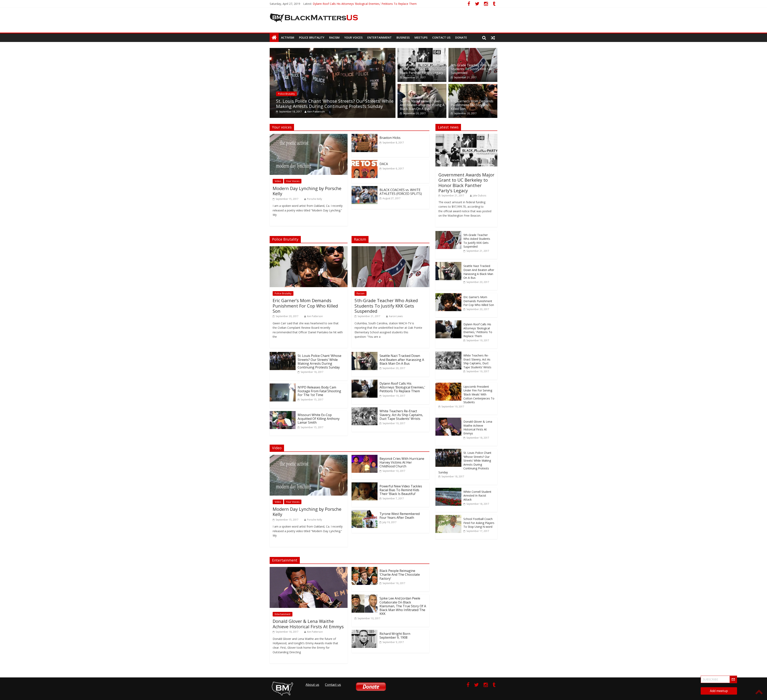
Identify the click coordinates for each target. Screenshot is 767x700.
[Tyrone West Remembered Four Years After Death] (365, 512)
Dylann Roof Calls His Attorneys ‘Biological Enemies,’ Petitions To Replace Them (402, 387)
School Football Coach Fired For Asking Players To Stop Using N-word (478, 523)
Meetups (420, 37)
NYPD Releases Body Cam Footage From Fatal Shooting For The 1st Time (319, 391)
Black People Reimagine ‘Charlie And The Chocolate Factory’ (400, 575)
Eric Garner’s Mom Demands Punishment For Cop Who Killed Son (355, 4)
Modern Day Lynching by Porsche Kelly (307, 190)
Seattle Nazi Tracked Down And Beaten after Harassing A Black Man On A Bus (422, 105)
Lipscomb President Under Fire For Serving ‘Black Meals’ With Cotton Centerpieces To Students (478, 394)
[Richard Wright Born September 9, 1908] (365, 632)
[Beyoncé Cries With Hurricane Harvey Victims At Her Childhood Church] (365, 457)
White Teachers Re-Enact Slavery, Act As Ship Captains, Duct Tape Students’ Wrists (401, 415)
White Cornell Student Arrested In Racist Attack (477, 495)
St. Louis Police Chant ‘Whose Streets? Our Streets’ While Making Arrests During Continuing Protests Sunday (275, 103)
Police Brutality (311, 37)
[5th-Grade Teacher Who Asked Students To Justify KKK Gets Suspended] (472, 50)
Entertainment (379, 37)
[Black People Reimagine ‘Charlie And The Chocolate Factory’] (365, 569)
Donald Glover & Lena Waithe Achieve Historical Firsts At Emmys (308, 623)
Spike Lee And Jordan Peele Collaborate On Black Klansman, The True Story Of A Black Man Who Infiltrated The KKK (403, 606)
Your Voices (353, 37)
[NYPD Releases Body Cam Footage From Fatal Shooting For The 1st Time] (283, 386)
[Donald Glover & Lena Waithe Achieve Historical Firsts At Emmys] (309, 569)
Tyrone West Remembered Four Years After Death (400, 516)
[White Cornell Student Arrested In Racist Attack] (448, 490)
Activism (287, 37)
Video (278, 181)
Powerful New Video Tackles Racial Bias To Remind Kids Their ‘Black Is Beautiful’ (401, 490)
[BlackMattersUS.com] (274, 37)
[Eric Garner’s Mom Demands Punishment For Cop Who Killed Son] (472, 86)
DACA (384, 164)
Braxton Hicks (390, 137)
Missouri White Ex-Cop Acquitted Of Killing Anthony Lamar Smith (319, 419)
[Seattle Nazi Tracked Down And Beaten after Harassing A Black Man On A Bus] (421, 86)
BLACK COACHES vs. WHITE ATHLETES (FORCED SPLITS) (401, 192)
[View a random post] (493, 37)
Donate (461, 37)
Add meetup (719, 691)
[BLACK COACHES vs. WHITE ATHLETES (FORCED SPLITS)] (365, 188)
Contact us (441, 37)
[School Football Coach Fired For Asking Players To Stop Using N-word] (448, 517)
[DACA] (365, 162)
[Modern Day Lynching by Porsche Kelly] (309, 136)
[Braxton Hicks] (365, 136)
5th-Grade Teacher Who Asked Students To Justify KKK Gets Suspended (474, 69)
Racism (334, 37)
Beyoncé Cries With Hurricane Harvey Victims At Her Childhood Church (402, 462)
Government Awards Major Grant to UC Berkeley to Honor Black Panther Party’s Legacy (423, 69)
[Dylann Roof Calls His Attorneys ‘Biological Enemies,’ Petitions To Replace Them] (365, 382)
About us (312, 684)
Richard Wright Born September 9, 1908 (395, 635)
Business (403, 37)
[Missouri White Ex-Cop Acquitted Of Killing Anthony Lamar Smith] (283, 413)
